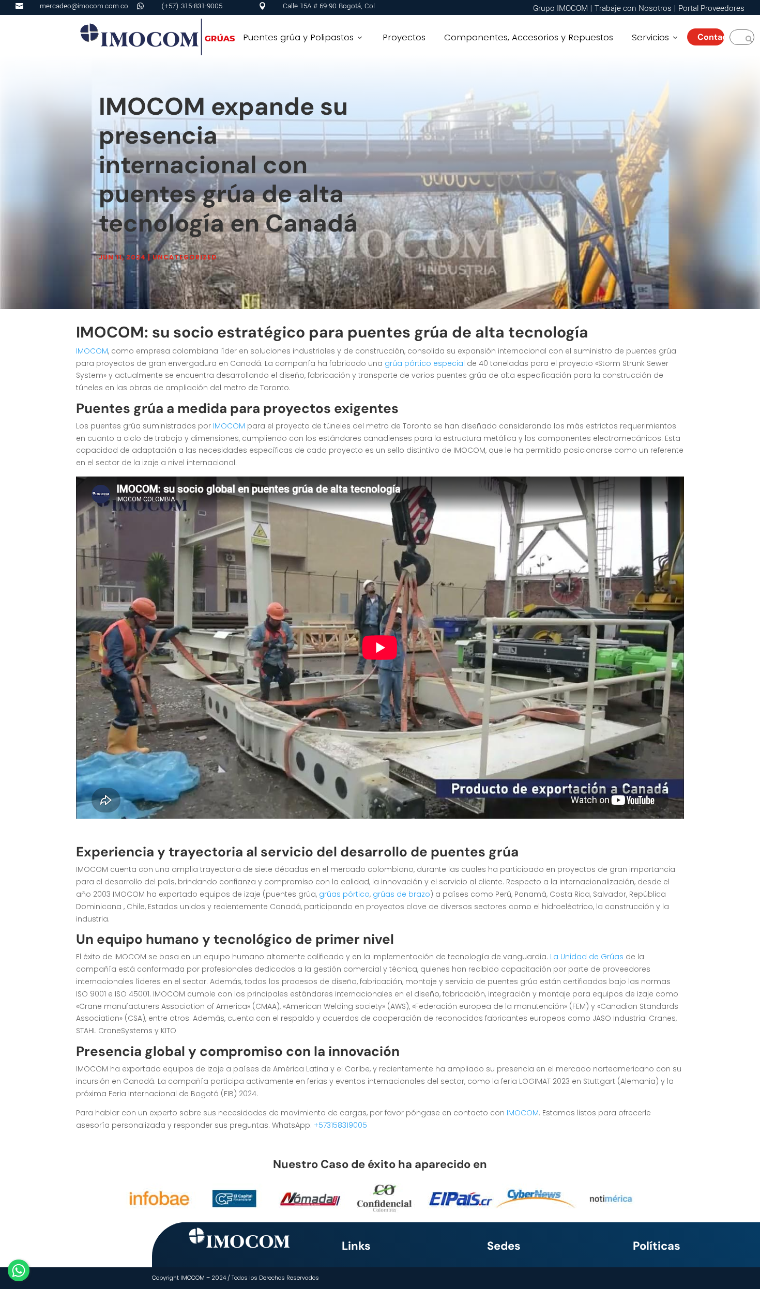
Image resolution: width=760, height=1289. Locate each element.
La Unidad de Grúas (587, 957)
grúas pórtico (344, 894)
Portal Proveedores (711, 8)
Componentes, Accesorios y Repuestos (528, 37)
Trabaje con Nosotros (633, 8)
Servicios (655, 37)
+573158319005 (340, 1125)
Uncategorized (185, 257)
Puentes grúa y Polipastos (303, 37)
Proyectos (404, 37)
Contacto (710, 37)
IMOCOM (92, 351)
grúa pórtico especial (425, 363)
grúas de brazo (401, 894)
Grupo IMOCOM (560, 8)
